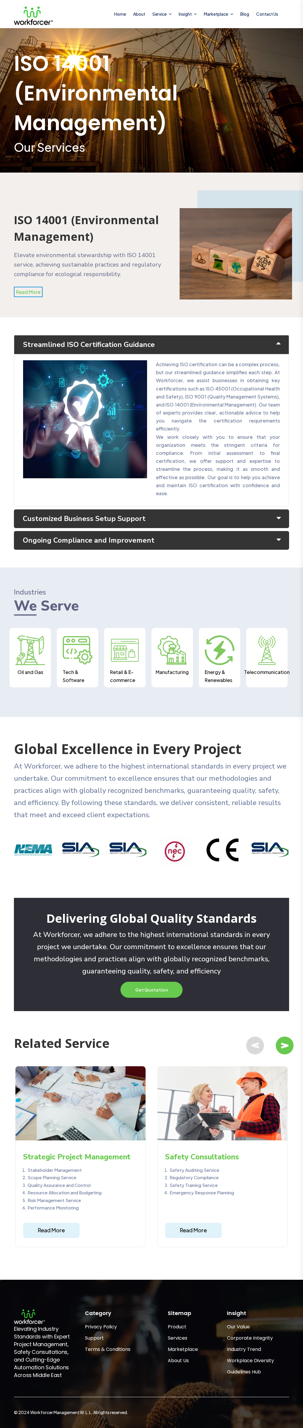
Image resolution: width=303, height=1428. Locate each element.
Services (177, 1338)
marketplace (216, 14)
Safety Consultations (202, 1157)
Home (120, 14)
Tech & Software (73, 676)
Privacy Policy (101, 1326)
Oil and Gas (30, 672)
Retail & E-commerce (122, 676)
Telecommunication (267, 672)
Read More (28, 292)
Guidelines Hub (244, 1371)
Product (177, 1326)
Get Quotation (151, 989)
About (139, 14)
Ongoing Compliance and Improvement (88, 540)
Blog (244, 14)
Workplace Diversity (250, 1360)
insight (185, 14)
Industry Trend (244, 1349)
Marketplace (183, 1349)
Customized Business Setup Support (84, 518)
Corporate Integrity (250, 1338)
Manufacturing (172, 672)
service (159, 14)
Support (94, 1338)
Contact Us (267, 14)
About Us (178, 1360)
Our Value (238, 1326)
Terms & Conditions (107, 1349)
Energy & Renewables (218, 676)
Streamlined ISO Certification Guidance (89, 344)
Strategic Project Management (76, 1157)
